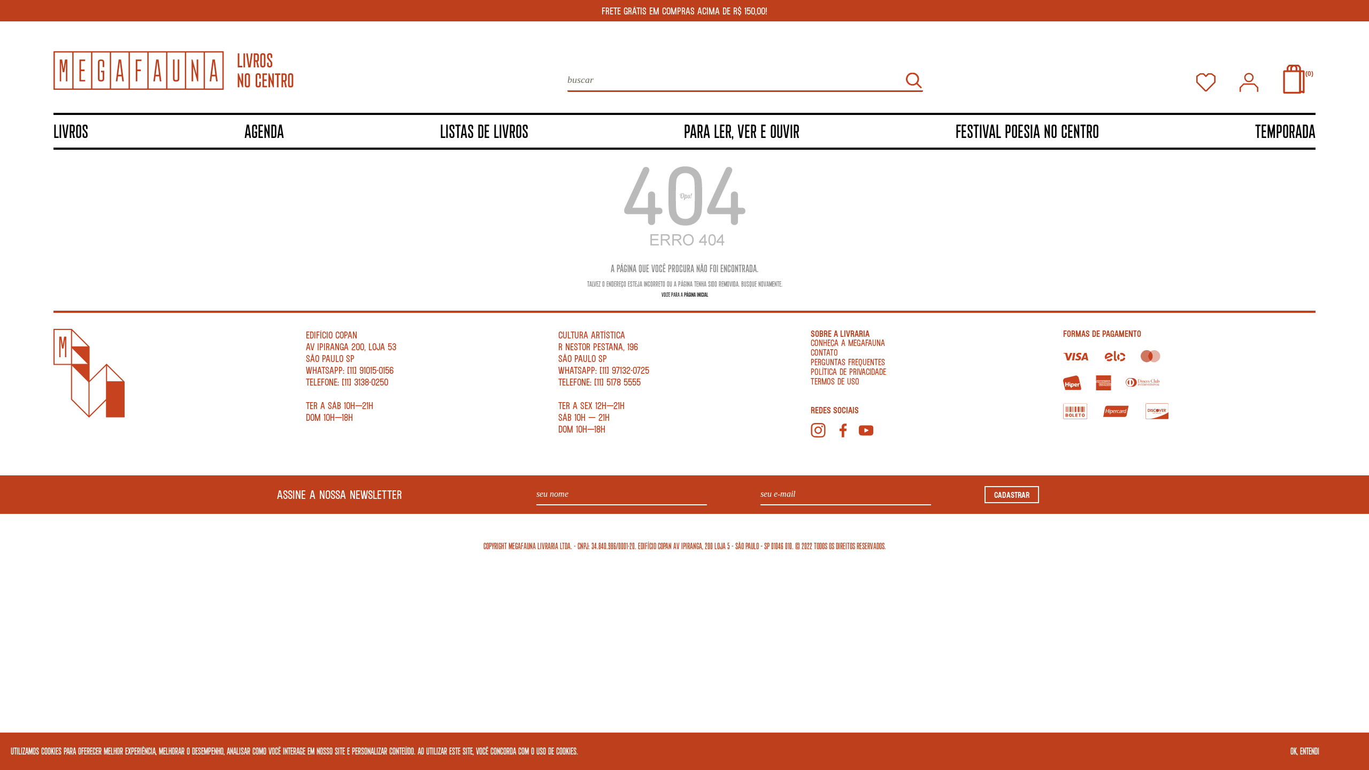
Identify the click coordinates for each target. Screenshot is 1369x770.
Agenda (264, 130)
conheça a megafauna (848, 342)
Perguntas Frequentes (848, 362)
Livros (70, 130)
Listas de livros (484, 130)
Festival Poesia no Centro (1027, 130)
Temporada (1285, 130)
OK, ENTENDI (1304, 751)
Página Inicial (696, 294)
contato (824, 352)
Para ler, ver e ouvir (741, 130)
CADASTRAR (1011, 494)
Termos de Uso (835, 381)
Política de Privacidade (848, 371)
